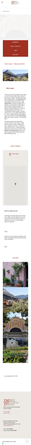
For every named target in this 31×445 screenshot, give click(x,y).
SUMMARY (15, 42)
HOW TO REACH (15, 46)
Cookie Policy (6, 413)
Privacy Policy (6, 411)
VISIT (15, 50)
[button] (15, 184)
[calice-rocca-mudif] (15, 299)
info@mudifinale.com (8, 425)
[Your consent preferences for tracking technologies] (2, 443)
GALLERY (15, 54)
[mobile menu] (2, 2)
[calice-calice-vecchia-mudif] (15, 274)
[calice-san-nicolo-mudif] (15, 325)
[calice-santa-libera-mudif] (15, 350)
